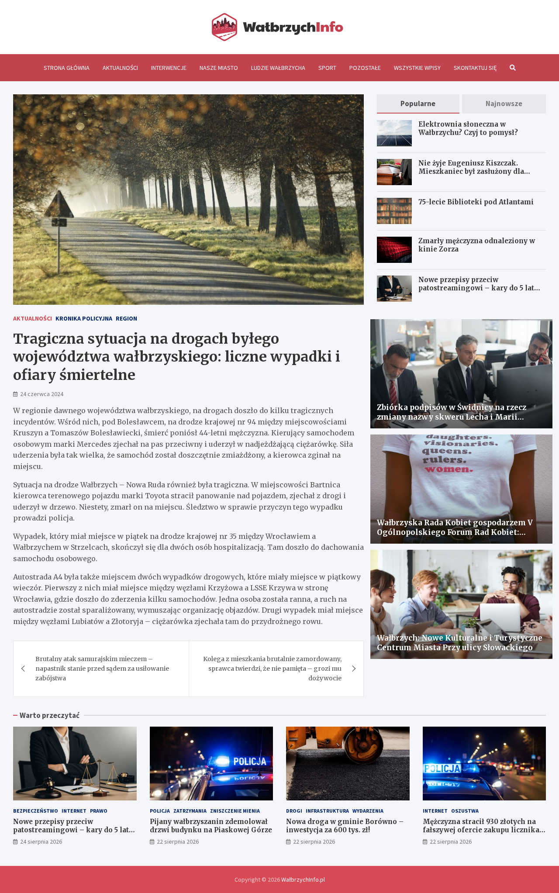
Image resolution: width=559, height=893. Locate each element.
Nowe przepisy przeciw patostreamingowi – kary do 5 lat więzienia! (476, 288)
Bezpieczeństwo (35, 810)
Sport (327, 68)
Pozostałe (365, 68)
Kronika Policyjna (83, 318)
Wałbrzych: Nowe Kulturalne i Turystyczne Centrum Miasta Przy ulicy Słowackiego (459, 642)
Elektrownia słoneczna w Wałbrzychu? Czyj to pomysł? (468, 128)
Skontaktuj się (475, 68)
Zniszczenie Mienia (235, 810)
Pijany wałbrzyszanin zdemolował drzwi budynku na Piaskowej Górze (211, 825)
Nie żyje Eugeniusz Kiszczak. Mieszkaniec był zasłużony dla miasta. (471, 171)
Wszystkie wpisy (417, 68)
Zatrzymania (190, 810)
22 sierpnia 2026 (178, 841)
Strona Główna (67, 68)
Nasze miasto (219, 68)
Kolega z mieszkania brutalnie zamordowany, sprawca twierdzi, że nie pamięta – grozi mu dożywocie (272, 669)
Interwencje (168, 68)
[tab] (418, 103)
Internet (74, 810)
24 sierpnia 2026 (41, 841)
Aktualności (120, 68)
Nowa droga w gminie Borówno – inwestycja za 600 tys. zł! (345, 825)
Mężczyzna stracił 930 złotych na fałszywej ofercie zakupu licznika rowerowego (481, 830)
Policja (160, 810)
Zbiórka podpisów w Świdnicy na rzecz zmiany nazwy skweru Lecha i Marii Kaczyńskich (451, 417)
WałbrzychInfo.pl (303, 879)
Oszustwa (465, 810)
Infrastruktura (327, 810)
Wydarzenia (367, 810)
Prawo (98, 810)
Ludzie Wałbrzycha (278, 68)
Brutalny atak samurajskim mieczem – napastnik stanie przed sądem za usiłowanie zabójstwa (102, 669)
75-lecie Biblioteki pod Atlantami (476, 202)
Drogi (294, 810)
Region (126, 318)
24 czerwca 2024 (41, 394)
